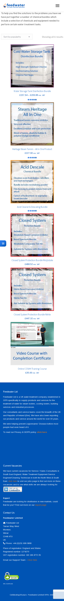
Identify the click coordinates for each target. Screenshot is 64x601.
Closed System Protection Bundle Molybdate (32, 260)
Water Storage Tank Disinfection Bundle (32, 91)
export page (40, 505)
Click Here (32, 560)
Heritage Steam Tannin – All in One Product (32, 149)
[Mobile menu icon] (57, 6)
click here (12, 481)
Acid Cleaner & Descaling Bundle (32, 206)
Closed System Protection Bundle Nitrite (32, 314)
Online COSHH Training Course (32, 368)
